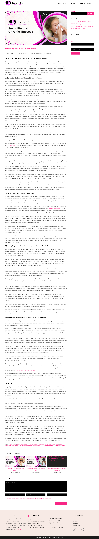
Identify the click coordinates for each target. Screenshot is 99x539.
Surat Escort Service (34, 523)
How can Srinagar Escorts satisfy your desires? (82, 30)
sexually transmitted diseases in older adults (15, 447)
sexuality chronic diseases (26, 445)
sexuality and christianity (23, 444)
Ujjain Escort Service (55, 523)
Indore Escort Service (56, 525)
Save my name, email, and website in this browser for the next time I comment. (29, 499)
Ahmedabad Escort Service (36, 521)
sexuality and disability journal (51, 444)
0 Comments (47, 53)
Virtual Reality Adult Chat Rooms (78, 28)
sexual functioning (11, 145)
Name (72, 41)
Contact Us (76, 525)
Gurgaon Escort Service (35, 519)
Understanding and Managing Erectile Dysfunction (57, 469)
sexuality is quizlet (37, 445)
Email (72, 47)
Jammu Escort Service (35, 525)
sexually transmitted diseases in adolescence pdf (53, 445)
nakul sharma (10, 53)
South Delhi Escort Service (36, 527)
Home (74, 519)
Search (73, 11)
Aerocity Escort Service (56, 519)
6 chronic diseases (12, 444)
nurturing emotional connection (26, 370)
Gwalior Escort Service (56, 527)
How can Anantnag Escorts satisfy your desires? (82, 26)
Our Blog (75, 523)
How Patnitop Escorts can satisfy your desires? (82, 25)
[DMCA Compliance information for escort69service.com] (83, 529)
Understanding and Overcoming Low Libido (15, 469)
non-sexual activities (54, 208)
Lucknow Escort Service (56, 521)
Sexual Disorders (36, 53)
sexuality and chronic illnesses (36, 444)
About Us (75, 521)
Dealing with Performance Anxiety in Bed (36, 469)
